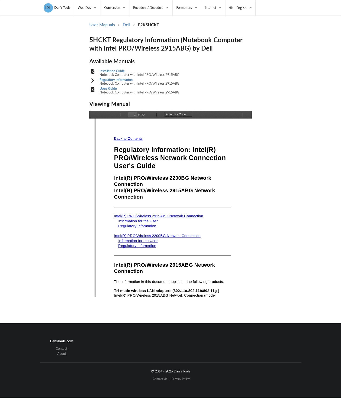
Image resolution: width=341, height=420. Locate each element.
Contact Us (160, 379)
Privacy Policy (180, 379)
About (61, 354)
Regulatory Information (116, 80)
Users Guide (108, 88)
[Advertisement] (290, 97)
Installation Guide (112, 71)
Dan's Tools (57, 8)
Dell (126, 25)
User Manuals (102, 25)
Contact (61, 348)
